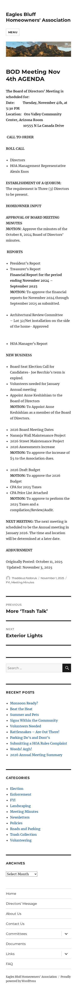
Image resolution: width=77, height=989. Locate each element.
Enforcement (20, 794)
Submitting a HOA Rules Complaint (38, 743)
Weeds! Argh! (21, 749)
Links (10, 954)
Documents (16, 944)
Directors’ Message (21, 904)
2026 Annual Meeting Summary (36, 755)
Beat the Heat (21, 709)
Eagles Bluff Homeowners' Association (38, 17)
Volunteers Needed (25, 726)
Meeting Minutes (22, 582)
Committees (16, 934)
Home (11, 894)
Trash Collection (23, 834)
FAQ (9, 964)
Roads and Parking (25, 829)
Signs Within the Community (34, 720)
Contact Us (15, 924)
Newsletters (20, 817)
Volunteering (21, 840)
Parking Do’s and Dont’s (30, 738)
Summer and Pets (24, 715)
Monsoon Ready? (24, 703)
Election (16, 789)
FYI (8, 582)
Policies (16, 823)
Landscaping (20, 806)
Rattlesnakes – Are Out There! (35, 732)
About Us (13, 914)
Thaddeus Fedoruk (24, 578)
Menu (12, 32)
